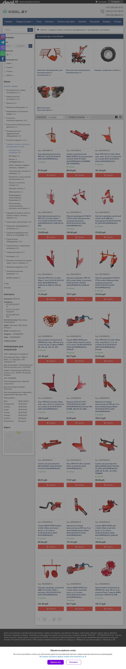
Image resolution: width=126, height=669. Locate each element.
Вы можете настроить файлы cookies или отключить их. (62, 657)
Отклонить (73, 662)
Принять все (56, 662)
